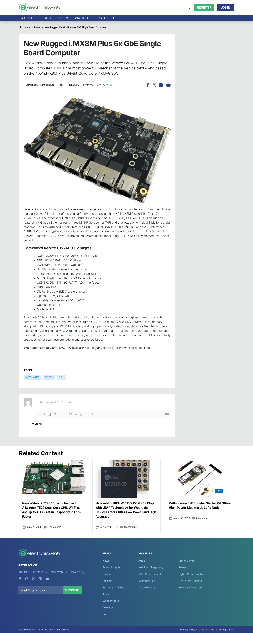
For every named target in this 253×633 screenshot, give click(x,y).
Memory (74, 85)
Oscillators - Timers (190, 580)
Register (204, 7)
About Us (23, 572)
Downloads (109, 607)
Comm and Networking (40, 85)
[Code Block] (75, 414)
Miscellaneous (146, 587)
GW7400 (49, 377)
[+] (91, 414)
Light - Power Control (191, 574)
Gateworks (32, 377)
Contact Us (39, 572)
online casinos (74, 335)
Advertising (77, 572)
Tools (63, 18)
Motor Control (187, 560)
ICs (61, 85)
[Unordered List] (65, 414)
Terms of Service (206, 629)
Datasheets (107, 18)
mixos (109, 85)
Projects (107, 580)
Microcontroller (147, 580)
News (106, 560)
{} (85, 414)
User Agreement (226, 629)
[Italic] (44, 414)
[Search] (188, 7)
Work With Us (58, 572)
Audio (141, 560)
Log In (225, 7)
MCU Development (149, 574)
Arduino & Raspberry (150, 567)
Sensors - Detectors (190, 587)
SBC (61, 377)
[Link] (81, 414)
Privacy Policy (187, 629)
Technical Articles (113, 587)
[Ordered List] (60, 414)
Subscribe (72, 590)
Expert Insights (112, 567)
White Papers (111, 600)
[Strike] (55, 414)
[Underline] (49, 414)
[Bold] (39, 414)
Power (182, 567)
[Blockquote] (70, 414)
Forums (47, 18)
